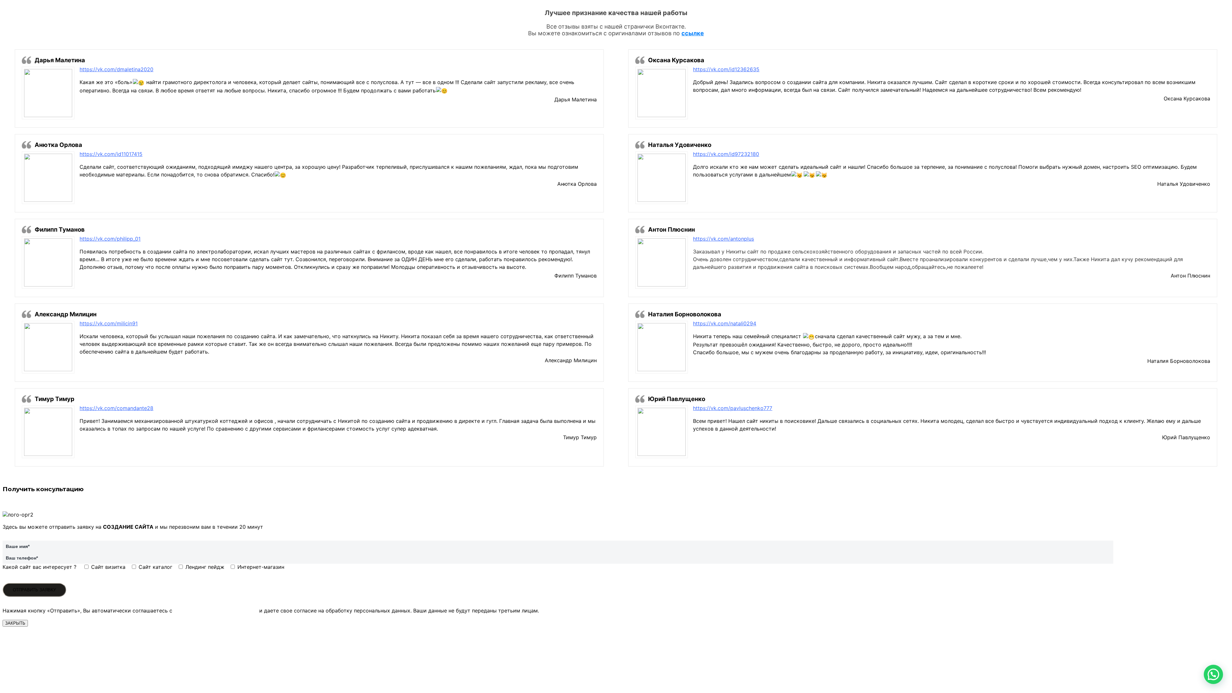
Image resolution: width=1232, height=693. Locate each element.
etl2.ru (589, 283)
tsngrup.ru (1197, 283)
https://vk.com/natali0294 (724, 323)
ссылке (692, 33)
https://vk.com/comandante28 (116, 408)
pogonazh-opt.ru (576, 107)
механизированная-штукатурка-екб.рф (547, 445)
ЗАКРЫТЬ (15, 623)
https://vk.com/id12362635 (726, 69)
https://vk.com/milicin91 (109, 323)
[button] (1213, 674)
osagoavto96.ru (1191, 369)
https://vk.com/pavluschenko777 (732, 408)
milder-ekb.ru (581, 368)
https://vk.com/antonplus (723, 238)
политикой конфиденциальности (216, 610)
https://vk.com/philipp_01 (110, 238)
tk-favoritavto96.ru (1187, 106)
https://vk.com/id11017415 (111, 154)
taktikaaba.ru (581, 192)
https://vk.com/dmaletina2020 (116, 69)
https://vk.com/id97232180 (726, 154)
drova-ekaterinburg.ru (1183, 445)
